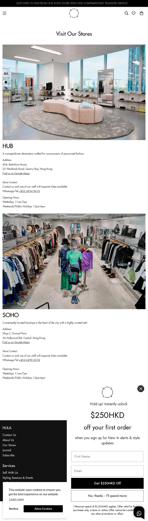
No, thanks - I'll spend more (107, 495)
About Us (8, 440)
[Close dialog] (140, 388)
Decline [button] (13, 508)
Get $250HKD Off (107, 483)
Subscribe (8, 455)
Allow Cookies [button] (43, 508)
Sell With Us (10, 472)
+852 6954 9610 (29, 191)
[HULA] (74, 13)
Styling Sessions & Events (18, 478)
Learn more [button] (16, 499)
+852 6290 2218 (29, 360)
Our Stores (9, 445)
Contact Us (9, 435)
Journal (7, 450)
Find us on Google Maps (16, 173)
